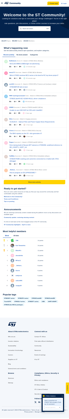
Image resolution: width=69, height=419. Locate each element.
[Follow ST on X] (35, 402)
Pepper (11, 142)
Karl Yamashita (20, 245)
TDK (17, 240)
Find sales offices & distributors (44, 341)
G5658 (11, 107)
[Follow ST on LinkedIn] (39, 402)
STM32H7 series (9, 298)
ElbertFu (18, 250)
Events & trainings (40, 355)
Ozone (18, 270)
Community (37, 345)
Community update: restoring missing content (19, 217)
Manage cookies (40, 412)
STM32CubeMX (36, 298)
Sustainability (12, 345)
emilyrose (19, 275)
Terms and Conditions (11, 199)
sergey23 (19, 285)
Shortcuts (11, 378)
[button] (2, 3)
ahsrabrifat (19, 255)
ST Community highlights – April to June (17, 224)
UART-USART (52, 301)
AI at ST (36, 359)
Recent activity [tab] (9, 55)
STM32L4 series (19, 301)
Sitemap (10, 382)
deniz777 (12, 72)
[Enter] (20, 28)
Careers (10, 355)
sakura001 (19, 280)
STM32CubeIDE (50, 298)
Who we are (11, 336)
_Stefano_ (12, 169)
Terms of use (35, 410)
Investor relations (13, 341)
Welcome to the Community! (13, 196)
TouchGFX (7, 301)
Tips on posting (9, 201)
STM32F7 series (33, 301)
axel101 (11, 84)
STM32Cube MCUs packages (13, 304)
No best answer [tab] (22, 55)
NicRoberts (13, 61)
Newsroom (37, 350)
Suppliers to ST (12, 359)
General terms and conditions (17, 368)
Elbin (11, 119)
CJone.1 (12, 130)
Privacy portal (28, 412)
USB (43, 301)
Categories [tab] (34, 55)
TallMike (12, 156)
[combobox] (34, 28)
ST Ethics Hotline (39, 385)
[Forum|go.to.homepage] (12, 3)
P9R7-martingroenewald (17, 95)
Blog (9, 364)
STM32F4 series (23, 298)
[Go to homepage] (13, 326)
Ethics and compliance (41, 380)
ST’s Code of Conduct (41, 389)
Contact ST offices (40, 336)
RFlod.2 (18, 260)
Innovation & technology (15, 350)
